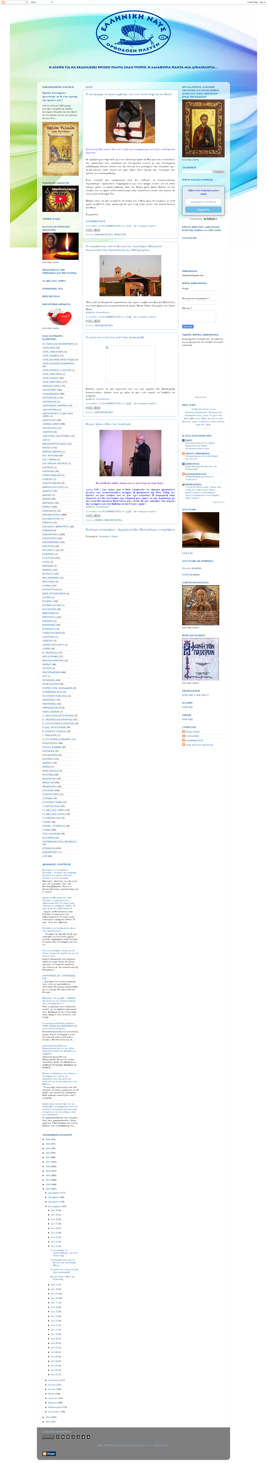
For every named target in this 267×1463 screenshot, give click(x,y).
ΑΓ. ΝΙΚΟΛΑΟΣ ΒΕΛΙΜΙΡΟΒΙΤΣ (58, 343)
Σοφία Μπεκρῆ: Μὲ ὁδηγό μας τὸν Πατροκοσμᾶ (201, 468)
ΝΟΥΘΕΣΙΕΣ (48, 680)
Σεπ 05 (54, 1356)
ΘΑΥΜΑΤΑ (47, 573)
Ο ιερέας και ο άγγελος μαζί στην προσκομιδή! (115, 337)
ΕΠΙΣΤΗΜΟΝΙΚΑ (50, 542)
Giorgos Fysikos (192, 731)
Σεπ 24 (54, 1237)
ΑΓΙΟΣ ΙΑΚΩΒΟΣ (50, 355)
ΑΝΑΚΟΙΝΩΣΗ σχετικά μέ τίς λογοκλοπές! (199, 478)
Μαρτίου (53, 1402)
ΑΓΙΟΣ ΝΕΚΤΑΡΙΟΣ (52, 373)
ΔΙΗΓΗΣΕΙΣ (48, 502)
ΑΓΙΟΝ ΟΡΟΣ (48, 347)
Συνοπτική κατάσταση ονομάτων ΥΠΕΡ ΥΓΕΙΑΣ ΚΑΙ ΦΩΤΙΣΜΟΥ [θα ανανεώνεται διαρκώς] (59, 1026)
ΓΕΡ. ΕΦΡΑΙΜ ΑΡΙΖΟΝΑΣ (55, 463)
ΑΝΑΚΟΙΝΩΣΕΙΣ (50, 393)
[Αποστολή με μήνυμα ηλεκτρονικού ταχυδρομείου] (87, 230)
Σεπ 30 (54, 1210)
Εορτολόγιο (200, 397)
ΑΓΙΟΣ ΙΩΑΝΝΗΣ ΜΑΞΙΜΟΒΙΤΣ (58, 363)
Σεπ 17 (54, 1302)
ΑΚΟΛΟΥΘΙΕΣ (49, 389)
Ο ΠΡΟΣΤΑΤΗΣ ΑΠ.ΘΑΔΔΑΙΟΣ (57, 687)
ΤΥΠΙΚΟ (46, 829)
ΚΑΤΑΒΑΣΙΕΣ (49, 609)
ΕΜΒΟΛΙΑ (47, 522)
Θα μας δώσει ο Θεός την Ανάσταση (108, 424)
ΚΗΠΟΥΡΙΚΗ (48, 613)
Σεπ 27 (54, 1223)
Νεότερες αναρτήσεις (101, 529)
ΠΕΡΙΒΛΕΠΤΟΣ (193, 484)
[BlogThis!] (90, 230)
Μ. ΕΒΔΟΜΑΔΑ (50, 652)
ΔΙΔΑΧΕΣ (47, 494)
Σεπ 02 (54, 1369)
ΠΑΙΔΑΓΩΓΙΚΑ (49, 743)
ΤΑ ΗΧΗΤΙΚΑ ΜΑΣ (51, 817)
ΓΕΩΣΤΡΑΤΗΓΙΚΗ (51, 483)
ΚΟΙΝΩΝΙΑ (47, 621)
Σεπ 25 (54, 1232)
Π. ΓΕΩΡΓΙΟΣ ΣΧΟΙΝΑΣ (54, 731)
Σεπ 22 (54, 1246)
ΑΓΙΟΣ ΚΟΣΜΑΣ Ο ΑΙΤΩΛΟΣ (57, 370)
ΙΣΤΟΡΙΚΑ (47, 601)
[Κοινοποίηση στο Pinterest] (98, 230)
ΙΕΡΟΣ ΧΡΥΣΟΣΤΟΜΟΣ (54, 593)
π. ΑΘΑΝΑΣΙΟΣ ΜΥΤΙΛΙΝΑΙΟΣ (57, 715)
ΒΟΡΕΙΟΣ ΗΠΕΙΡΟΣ (52, 451)
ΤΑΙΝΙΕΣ (46, 821)
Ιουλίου (52, 1384)
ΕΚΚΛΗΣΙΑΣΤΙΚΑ (104, 234)
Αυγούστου (54, 1380)
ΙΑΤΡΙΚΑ (46, 585)
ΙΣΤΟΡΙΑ (46, 597)
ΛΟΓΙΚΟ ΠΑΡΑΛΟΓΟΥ (53, 644)
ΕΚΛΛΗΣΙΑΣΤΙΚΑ (51, 518)
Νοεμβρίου (53, 1197)
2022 (48, 1157)
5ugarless (149, 1445)
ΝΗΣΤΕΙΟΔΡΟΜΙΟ (51, 672)
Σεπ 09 (54, 1338)
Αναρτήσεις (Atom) (108, 536)
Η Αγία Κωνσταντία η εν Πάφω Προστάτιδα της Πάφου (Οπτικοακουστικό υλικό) (200, 445)
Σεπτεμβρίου (55, 1206)
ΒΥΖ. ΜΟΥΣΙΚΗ (50, 455)
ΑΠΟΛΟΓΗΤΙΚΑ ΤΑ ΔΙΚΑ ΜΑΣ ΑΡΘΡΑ (57, 414)
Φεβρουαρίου (55, 1407)
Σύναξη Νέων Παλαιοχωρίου (203, 428)
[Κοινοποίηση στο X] (93, 230)
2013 (48, 1421)
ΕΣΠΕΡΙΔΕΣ (48, 554)
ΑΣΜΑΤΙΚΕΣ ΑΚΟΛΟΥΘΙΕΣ (56, 435)
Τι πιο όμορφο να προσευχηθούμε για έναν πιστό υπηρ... (64, 1253)
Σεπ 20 (54, 1289)
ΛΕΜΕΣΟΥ (47, 640)
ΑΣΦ (44, 439)
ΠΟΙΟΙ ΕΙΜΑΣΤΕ (50, 770)
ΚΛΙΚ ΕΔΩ (187, 553)
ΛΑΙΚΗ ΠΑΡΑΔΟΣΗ (52, 632)
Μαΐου (51, 1393)
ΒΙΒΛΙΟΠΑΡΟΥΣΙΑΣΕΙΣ (54, 443)
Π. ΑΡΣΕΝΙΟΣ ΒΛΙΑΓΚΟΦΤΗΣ (57, 719)
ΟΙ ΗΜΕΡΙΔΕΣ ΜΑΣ (52, 691)
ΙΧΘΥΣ (189, 440)
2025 (48, 1143)
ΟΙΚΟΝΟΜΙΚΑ (49, 703)
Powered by (196, 219)
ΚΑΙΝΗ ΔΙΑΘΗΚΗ (191, 574)
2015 (48, 1188)
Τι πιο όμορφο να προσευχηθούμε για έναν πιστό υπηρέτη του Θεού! (129, 94)
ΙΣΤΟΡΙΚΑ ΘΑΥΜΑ (51, 605)
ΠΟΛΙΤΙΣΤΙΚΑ (49, 778)
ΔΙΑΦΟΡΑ (47, 490)
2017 (48, 1179)
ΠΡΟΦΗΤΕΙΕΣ (49, 786)
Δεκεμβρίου (54, 1192)
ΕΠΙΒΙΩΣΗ (47, 530)
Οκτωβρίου (54, 1201)
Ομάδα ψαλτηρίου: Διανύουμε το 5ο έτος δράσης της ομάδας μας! (60, 96)
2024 (48, 1148)
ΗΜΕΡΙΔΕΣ (47, 565)
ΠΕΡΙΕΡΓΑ (47, 762)
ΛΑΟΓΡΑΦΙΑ (48, 636)
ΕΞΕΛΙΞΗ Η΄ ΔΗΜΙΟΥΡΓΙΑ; (56, 526)
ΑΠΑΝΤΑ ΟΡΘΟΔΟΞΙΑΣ (197, 453)
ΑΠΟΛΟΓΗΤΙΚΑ (50, 409)
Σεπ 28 (54, 1219)
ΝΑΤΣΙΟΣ (47, 668)
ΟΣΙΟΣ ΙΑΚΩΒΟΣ (51, 711)
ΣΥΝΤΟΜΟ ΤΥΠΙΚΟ (52, 802)
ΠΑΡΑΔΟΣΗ (48, 750)
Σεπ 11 (54, 1329)
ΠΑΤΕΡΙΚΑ (47, 758)
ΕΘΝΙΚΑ (99, 520)
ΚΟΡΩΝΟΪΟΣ (48, 624)
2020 (48, 1166)
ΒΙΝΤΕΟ (46, 447)
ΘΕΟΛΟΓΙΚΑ (48, 581)
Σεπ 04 (54, 1361)
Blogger (165, 1445)
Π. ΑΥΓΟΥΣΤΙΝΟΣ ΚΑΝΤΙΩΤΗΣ (58, 723)
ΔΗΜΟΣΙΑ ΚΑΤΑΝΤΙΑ (53, 487)
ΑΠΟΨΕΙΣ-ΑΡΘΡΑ (51, 423)
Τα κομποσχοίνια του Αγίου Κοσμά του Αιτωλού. (201, 457)
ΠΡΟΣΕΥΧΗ (120, 234)
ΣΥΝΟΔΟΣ (47, 798)
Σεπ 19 (54, 1293)
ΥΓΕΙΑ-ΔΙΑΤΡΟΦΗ (51, 833)
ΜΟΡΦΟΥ (47, 664)
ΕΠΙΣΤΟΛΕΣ (48, 546)
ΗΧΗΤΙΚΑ (47, 569)
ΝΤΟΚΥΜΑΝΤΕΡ (50, 683)
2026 (48, 1139)
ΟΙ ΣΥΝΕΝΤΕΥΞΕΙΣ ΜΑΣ (55, 695)
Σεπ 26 (54, 1228)
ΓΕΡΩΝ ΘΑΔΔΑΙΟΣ (51, 475)
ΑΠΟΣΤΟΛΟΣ (49, 420)
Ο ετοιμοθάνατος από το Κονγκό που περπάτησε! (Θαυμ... (64, 1262)
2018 (48, 1175)
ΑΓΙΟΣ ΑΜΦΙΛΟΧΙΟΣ (53, 351)
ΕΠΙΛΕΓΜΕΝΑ (49, 538)
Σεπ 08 (54, 1343)
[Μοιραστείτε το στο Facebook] (95, 230)
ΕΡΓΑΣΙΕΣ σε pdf (50, 550)
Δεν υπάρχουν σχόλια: (145, 225)
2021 (48, 1161)
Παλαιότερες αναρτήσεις (157, 529)
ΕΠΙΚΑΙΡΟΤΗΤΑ (50, 534)
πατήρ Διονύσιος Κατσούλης (199, 744)
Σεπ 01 (54, 1374)
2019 (48, 1170)
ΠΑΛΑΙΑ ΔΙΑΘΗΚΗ (51, 747)
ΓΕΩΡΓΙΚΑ (47, 479)
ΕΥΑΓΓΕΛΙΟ (48, 557)
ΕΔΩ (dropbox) (196, 230)
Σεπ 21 (54, 1284)
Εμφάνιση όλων (219, 502)
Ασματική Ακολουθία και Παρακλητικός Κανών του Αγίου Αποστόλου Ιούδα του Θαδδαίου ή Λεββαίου (58, 1049)
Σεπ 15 (54, 1311)
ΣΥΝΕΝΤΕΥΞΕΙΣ (50, 794)
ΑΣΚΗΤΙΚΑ (48, 431)
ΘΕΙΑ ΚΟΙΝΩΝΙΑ (50, 577)
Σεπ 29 (54, 1214)
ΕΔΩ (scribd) (214, 230)
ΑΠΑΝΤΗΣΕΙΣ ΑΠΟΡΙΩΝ (54, 405)
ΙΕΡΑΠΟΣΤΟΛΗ (50, 589)
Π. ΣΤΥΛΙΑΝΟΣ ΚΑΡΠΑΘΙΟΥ (56, 739)
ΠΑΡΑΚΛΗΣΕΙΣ (50, 754)
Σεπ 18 (54, 1298)
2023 (48, 1152)
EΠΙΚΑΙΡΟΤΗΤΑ (50, 852)
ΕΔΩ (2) (205, 694)
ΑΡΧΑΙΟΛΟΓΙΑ (49, 427)
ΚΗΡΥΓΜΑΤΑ (49, 616)
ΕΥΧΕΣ (46, 561)
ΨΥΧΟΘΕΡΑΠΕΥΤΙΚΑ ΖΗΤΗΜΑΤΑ (59, 841)
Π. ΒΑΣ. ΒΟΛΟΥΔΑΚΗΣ (54, 727)
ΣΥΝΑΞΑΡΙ (47, 790)
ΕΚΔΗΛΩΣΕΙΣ (49, 510)
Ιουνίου (52, 1389)
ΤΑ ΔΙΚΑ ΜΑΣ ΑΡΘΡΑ (53, 810)
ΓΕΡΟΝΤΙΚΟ (48, 471)
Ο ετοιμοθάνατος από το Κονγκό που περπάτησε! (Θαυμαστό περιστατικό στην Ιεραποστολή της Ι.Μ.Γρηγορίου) (124, 248)
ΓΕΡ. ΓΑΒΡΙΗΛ (49, 459)
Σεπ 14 (54, 1316)
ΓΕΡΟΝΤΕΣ (47, 467)
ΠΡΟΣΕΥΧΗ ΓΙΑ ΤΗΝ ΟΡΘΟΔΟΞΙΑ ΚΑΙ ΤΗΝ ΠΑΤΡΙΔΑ (59, 271)
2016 (48, 1184)
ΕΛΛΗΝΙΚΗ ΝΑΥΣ (96, 221)
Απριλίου (53, 1398)
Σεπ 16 (54, 1307)
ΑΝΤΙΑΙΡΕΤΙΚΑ (50, 397)
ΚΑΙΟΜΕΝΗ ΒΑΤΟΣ (196, 474)
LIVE (44, 856)
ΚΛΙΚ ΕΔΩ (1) (189, 694)
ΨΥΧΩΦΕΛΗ (48, 848)
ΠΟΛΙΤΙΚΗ (47, 774)
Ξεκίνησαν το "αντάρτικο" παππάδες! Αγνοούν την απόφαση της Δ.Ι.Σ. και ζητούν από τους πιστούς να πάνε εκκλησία (59, 873)
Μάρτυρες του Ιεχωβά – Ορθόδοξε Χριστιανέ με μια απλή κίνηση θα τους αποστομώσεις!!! (59, 1000)
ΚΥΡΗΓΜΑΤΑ (49, 628)
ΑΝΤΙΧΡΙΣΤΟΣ (49, 401)
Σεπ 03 (54, 1365)
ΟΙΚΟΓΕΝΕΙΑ (49, 699)
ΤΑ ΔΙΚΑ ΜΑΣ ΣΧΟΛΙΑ (54, 814)
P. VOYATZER (192, 736)
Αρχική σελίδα (128, 529)
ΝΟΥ (44, 676)
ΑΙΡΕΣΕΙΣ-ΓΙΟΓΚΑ (51, 385)
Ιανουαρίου (54, 1411)
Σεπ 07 (54, 1347)
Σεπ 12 (54, 1325)
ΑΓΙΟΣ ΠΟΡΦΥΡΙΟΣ (52, 381)
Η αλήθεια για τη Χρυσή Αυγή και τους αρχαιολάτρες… (59, 929)
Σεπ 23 (54, 1241)
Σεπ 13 (54, 1320)
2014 (48, 1417)
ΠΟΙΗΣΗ (46, 766)
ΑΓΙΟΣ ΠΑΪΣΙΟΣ (50, 378)
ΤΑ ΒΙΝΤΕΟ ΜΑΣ (51, 806)
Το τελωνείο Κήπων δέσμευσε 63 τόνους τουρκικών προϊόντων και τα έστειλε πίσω (60, 953)
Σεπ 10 (54, 1334)
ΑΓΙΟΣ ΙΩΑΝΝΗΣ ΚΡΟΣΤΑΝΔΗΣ (58, 359)
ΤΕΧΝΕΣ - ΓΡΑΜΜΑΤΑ (54, 825)
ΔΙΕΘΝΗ (46, 498)
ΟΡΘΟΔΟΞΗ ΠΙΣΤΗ (51, 707)
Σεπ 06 (54, 1352)
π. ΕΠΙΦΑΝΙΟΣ (49, 735)
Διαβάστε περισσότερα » (98, 312)
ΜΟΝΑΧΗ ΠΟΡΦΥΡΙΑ (53, 660)
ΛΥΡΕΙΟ (46, 648)
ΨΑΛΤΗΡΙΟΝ (48, 837)
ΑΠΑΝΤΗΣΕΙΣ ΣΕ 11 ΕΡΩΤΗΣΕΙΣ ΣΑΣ (58, 977)
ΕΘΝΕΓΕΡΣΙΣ (192, 463)
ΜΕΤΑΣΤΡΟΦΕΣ (50, 656)
